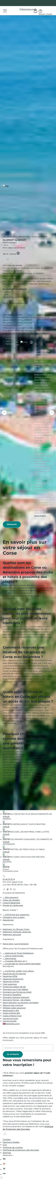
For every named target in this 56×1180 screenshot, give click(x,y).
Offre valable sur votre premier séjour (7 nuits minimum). (25, 1039)
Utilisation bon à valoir (14, 917)
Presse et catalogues (13, 905)
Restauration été (11, 1010)
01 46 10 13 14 (9, 879)
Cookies (6, 1139)
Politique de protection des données (21, 1150)
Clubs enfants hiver (12, 1016)
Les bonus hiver (10, 1018)
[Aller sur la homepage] (6, 867)
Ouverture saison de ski (14, 987)
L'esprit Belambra (12, 903)
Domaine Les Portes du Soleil (17, 992)
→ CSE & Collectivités (13, 956)
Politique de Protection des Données (28, 1127)
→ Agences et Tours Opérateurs (18, 953)
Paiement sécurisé (12, 934)
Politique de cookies (13, 1147)
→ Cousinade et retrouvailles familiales (22, 964)
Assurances (8, 920)
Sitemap (7, 1152)
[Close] (7, 259)
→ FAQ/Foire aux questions (16, 914)
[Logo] (28, 9)
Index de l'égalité (11, 900)
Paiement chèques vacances (17, 932)
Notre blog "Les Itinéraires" (16, 944)
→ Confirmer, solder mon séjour (18, 971)
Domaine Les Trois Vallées (15, 989)
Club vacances (10, 984)
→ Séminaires (9, 958)
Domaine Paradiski (12, 994)
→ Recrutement (10, 897)
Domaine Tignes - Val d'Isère (17, 1000)
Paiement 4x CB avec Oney (16, 929)
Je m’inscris (13, 1054)
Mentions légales (11, 1142)
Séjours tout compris (13, 1005)
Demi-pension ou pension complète (20, 1002)
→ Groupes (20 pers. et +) (15, 961)
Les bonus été (9, 1021)
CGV (5, 1145)
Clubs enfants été (11, 1013)
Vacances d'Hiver (11, 981)
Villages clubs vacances (14, 1008)
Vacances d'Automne (13, 979)
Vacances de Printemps (14, 973)
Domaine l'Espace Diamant (16, 997)
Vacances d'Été (10, 976)
